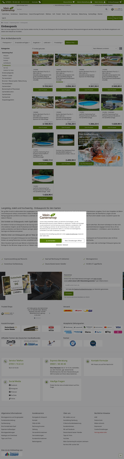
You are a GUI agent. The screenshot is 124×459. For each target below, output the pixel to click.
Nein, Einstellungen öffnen (73, 241)
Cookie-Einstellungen (72, 234)
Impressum (65, 244)
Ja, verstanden (50, 241)
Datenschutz (59, 244)
